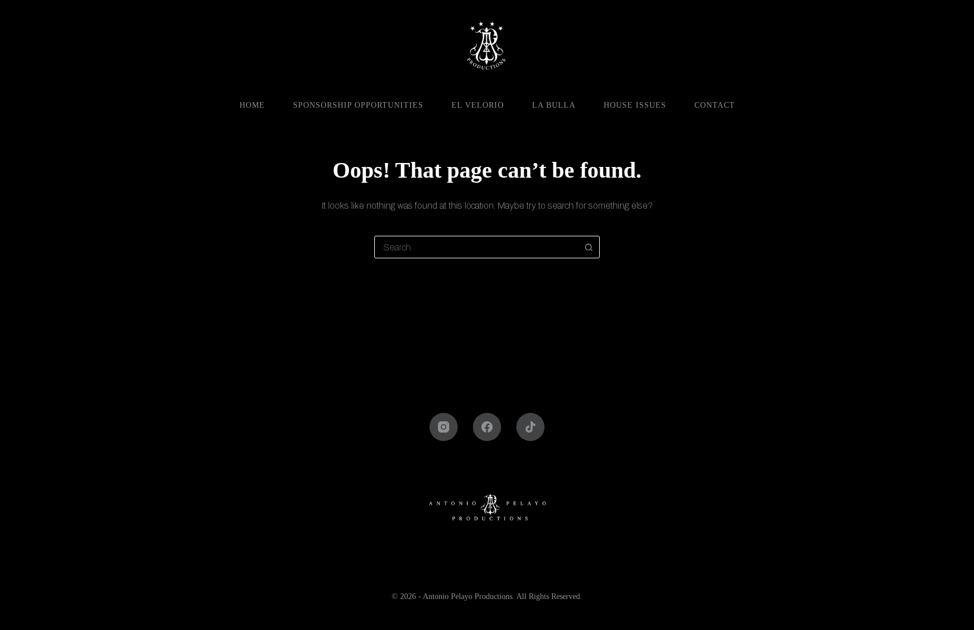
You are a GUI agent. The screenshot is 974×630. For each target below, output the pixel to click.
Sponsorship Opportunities (358, 105)
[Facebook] (487, 427)
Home (252, 105)
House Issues (635, 105)
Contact (714, 105)
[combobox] (476, 247)
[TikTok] (530, 427)
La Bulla (553, 105)
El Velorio (477, 105)
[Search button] (588, 247)
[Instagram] (444, 427)
